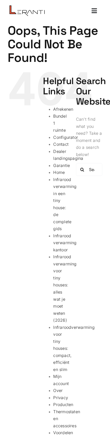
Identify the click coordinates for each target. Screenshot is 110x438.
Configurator (65, 137)
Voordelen (63, 432)
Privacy (60, 397)
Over (58, 390)
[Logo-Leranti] (27, 7)
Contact (61, 144)
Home (59, 172)
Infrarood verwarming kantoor (64, 242)
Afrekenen (63, 109)
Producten (63, 404)
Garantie (61, 165)
